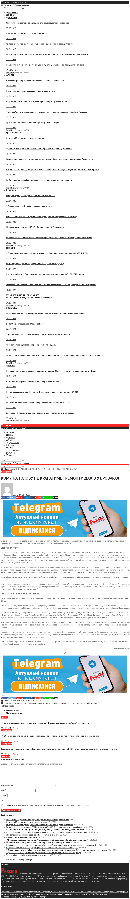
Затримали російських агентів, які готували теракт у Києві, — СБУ (36, 101)
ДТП (52, 891)
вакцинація (15, 894)
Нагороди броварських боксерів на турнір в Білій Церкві (32, 381)
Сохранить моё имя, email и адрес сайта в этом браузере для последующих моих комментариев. (46, 805)
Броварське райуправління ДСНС (76, 894)
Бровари (11, 891)
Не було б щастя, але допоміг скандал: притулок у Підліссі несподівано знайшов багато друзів (45, 723)
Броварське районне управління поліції (71, 891)
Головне (4, 717)
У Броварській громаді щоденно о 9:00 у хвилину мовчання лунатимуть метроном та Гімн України (52, 169)
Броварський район (23, 891)
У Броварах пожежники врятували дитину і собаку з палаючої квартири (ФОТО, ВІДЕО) (47, 253)
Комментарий (7, 785)
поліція (59, 894)
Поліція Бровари (43, 891)
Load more (5, 756)
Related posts (12, 710)
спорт (23, 894)
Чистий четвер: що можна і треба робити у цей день (31, 344)
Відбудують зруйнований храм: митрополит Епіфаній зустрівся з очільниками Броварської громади (53, 355)
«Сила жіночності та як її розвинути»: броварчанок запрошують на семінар (41, 216)
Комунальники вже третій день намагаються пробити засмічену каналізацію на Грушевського (50, 159)
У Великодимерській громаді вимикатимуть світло (30, 206)
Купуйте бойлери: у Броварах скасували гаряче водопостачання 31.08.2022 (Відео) (45, 274)
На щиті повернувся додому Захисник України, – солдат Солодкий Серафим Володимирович (46, 832)
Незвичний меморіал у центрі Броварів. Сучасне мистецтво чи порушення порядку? (45, 313)
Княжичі (106, 894)
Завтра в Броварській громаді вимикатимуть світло (30, 195)
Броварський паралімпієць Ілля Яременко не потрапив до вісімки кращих (40, 413)
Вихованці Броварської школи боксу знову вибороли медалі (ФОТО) (38, 402)
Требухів (29, 894)
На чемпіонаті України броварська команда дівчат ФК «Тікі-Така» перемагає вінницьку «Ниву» (51, 371)
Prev (8, 72)
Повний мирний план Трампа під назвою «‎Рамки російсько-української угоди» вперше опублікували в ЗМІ (52, 845)
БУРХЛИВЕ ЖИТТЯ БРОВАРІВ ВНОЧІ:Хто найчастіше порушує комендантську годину (29, 296)
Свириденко (26, 33)
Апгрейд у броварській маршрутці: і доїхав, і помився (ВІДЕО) (35, 263)
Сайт (3, 800)
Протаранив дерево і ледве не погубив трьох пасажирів (32, 122)
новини (4, 891)
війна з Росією (94, 891)
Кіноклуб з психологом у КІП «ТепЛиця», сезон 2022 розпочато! (35, 227)
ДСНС (93, 894)
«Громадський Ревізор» (36, 896)
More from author (14, 713)
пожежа (114, 891)
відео (33, 891)
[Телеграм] (65, 536)
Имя (3, 790)
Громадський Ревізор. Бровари (19, 859)
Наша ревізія (9, 469)
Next (12, 72)
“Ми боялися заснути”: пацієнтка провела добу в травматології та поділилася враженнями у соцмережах (50, 736)
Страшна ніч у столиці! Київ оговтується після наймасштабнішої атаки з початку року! (43, 852)
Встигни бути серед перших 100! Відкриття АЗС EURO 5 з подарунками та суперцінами (47, 54)
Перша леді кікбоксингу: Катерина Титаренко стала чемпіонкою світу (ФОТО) (42, 392)
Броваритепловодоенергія (44, 894)
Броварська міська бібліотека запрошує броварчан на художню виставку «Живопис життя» (49, 237)
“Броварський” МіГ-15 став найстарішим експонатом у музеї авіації (38, 334)
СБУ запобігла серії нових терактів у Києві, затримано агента (32, 834)
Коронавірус (105, 891)
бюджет (99, 894)
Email (4, 795)
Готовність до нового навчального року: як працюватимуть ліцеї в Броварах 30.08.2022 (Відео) (51, 284)
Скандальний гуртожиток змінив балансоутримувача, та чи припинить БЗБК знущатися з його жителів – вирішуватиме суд (59, 749)
